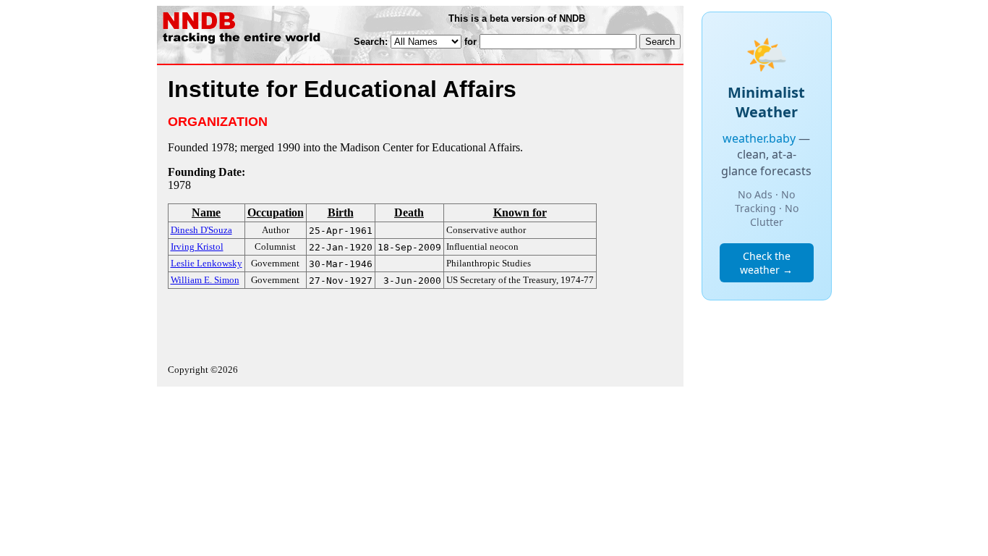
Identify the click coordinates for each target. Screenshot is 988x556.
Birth (341, 212)
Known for (520, 212)
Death (409, 212)
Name (206, 212)
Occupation (275, 212)
